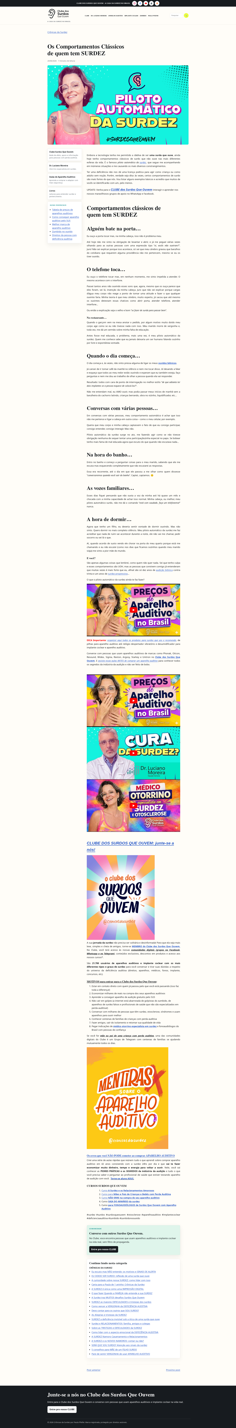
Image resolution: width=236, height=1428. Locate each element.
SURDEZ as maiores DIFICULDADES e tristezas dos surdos (121, 1301)
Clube (87, 16)
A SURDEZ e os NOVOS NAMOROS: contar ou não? (118, 1340)
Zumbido (143, 16)
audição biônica (164, 570)
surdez (143, 162)
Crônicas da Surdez (57, 32)
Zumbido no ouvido (62, 231)
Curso (128, 1190)
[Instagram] (134, 3)
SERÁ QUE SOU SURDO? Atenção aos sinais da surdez (119, 1345)
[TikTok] (151, 3)
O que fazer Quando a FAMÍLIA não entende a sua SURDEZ (122, 1293)
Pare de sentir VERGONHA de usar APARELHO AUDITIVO (121, 1353)
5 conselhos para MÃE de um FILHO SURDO (114, 1349)
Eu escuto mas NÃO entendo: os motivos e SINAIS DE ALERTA (124, 1271)
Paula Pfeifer (153, 16)
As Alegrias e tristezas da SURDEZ (109, 1314)
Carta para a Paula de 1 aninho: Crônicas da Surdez (118, 1284)
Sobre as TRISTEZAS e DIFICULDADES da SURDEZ (117, 1327)
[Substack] (157, 3)
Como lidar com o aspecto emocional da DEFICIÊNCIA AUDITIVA (125, 1332)
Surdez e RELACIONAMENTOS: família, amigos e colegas (121, 1323)
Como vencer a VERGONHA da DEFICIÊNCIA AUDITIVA (120, 1306)
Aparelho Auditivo (115, 16)
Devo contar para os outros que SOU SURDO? (115, 1310)
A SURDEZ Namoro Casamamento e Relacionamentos (119, 1336)
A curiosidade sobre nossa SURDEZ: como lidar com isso (121, 1280)
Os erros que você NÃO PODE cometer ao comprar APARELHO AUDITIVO (131, 1155)
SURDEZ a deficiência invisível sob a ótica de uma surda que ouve (126, 1319)
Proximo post (173, 1369)
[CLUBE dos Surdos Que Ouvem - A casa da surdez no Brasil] (60, 13)
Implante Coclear (131, 16)
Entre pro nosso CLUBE (103, 1249)
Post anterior (93, 1369)
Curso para (136, 1194)
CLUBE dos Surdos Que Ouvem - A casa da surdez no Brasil (103, 3)
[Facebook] (140, 3)
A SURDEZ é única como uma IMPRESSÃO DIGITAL (118, 1288)
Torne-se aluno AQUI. (122, 1178)
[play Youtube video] (133, 610)
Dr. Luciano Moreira (99, 16)
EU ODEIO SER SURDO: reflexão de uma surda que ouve (120, 1275)
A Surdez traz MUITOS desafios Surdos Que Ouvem (118, 1297)
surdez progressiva (118, 573)
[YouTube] (145, 3)
